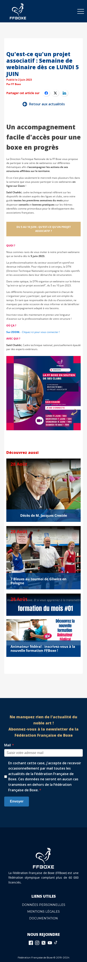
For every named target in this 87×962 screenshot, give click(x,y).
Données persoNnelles (43, 905)
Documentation (43, 918)
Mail (9, 745)
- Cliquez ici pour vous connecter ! (33, 332)
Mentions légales (43, 911)
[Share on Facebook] (46, 93)
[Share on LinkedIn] (64, 93)
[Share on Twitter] (55, 93)
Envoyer (16, 801)
